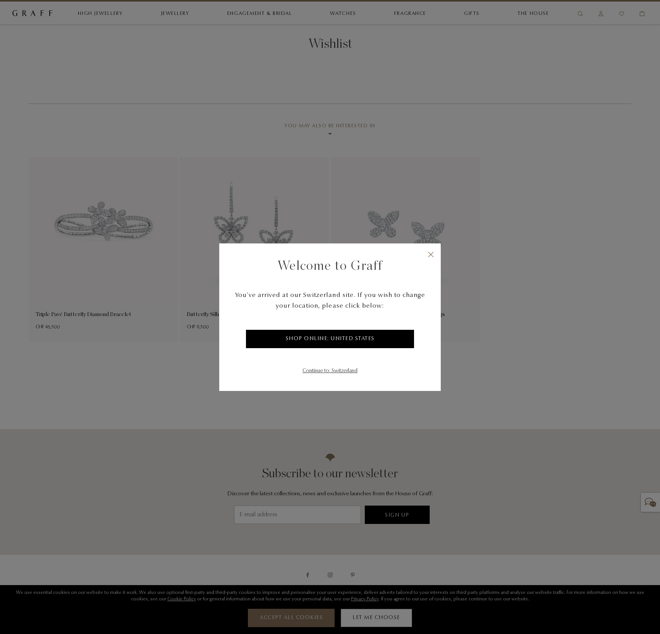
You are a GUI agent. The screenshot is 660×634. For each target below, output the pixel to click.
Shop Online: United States (330, 339)
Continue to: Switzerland (330, 371)
